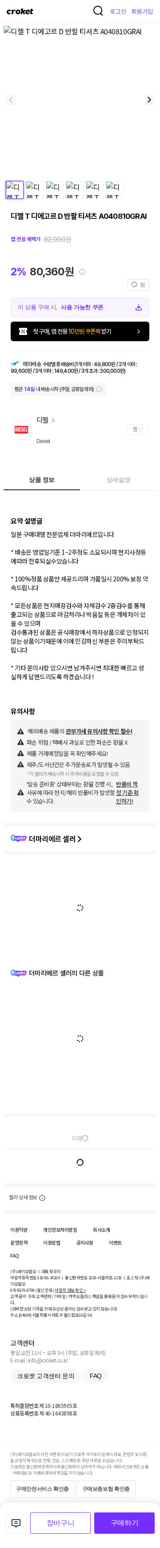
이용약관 (18, 1229)
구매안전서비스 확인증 (42, 1489)
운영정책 (18, 1242)
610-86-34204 (48, 1277)
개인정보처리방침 (60, 1229)
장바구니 (60, 1523)
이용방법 (51, 1242)
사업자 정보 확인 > (70, 1290)
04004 (25, 1315)
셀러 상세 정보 (23, 1197)
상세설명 (118, 479)
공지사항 (84, 1242)
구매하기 (124, 1523)
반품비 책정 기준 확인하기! (127, 792)
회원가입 (142, 11)
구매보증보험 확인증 (106, 1489)
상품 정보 (42, 479)
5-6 (89, 1315)
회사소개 (101, 1229)
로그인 (118, 11)
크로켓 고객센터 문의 (45, 1375)
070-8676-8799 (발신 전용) (32, 1290)
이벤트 (115, 1242)
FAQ (14, 1255)
